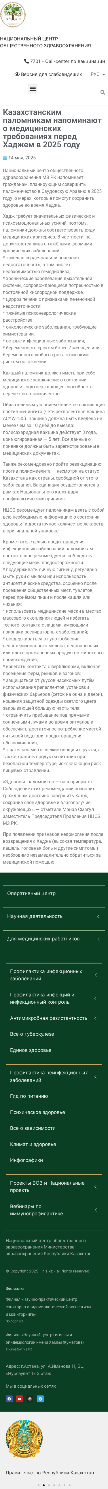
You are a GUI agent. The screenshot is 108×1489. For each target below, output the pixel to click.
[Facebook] (9, 1398)
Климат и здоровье (33, 1144)
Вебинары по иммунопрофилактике (36, 1210)
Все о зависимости (33, 1128)
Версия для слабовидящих (51, 74)
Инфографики (26, 1160)
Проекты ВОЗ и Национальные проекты (47, 1186)
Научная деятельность (34, 916)
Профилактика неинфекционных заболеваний (49, 1076)
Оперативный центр (31, 893)
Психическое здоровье (37, 1112)
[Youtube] (19, 1398)
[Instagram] (29, 1398)
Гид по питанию (29, 1096)
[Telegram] (40, 1398)
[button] (32, 89)
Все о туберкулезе (32, 1034)
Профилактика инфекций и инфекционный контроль (42, 998)
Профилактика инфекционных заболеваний (46, 975)
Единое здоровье (31, 1050)
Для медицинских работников (43, 939)
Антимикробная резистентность (48, 1018)
